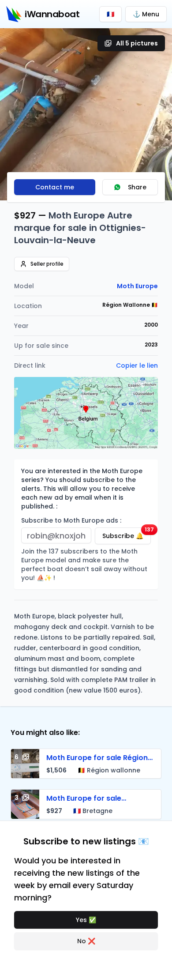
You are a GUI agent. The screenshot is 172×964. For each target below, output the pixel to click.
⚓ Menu (146, 14)
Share (137, 187)
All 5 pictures (137, 43)
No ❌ (86, 941)
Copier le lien (137, 365)
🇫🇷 (110, 14)
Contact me (54, 187)
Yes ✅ (86, 919)
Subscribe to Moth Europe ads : (71, 520)
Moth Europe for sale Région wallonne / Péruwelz (97, 763)
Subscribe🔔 (126, 533)
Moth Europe (137, 286)
